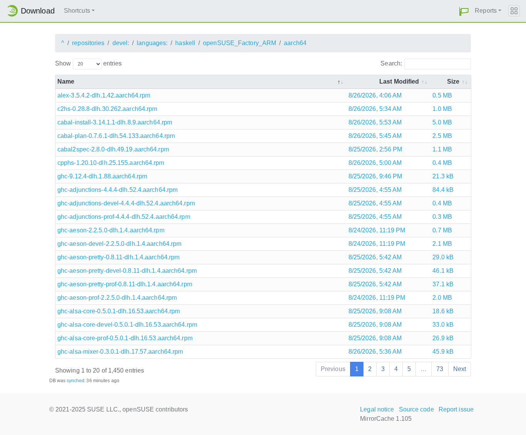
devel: (120, 43)
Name (65, 81)
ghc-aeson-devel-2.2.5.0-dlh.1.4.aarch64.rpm (119, 243)
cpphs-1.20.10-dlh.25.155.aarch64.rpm (110, 163)
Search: (391, 63)
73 (439, 369)
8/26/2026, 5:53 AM (375, 122)
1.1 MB (442, 149)
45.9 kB (443, 351)
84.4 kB (443, 189)
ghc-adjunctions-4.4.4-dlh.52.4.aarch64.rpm (117, 189)
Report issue (456, 409)
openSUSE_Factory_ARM (239, 43)
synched (76, 380)
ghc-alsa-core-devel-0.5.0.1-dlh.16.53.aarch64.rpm (127, 324)
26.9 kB (443, 338)
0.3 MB (442, 216)
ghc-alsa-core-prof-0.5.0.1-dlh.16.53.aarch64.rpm (125, 338)
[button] (464, 11)
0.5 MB (442, 95)
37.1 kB (443, 284)
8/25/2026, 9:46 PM (375, 176)
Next (459, 369)
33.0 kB (443, 324)
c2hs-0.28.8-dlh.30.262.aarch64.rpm (107, 109)
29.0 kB (443, 257)
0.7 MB (442, 230)
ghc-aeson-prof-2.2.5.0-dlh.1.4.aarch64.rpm (117, 297)
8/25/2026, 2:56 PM (375, 149)
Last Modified (399, 81)
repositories (88, 43)
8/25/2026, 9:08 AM (375, 311)
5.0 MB (442, 122)
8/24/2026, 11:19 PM (376, 230)
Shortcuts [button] (77, 10)
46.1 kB (443, 270)
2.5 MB (442, 136)
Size (453, 81)
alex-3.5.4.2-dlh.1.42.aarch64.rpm (103, 95)
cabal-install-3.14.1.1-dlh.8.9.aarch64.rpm (114, 122)
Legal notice (377, 409)
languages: (152, 43)
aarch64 (295, 43)
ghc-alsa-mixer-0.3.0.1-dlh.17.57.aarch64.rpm (120, 351)
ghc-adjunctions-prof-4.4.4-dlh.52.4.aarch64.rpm (123, 216)
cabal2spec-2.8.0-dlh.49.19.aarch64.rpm (113, 149)
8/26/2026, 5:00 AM (375, 163)
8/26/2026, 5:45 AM (375, 136)
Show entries (88, 63)
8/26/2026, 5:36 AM (375, 351)
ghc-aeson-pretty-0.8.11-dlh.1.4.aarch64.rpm (118, 257)
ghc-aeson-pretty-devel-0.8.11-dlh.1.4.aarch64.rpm (127, 270)
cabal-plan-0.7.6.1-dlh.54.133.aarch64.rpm (116, 136)
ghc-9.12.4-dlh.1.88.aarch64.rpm (102, 176)
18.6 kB (443, 311)
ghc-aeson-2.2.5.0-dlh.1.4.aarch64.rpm (110, 230)
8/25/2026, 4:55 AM (375, 189)
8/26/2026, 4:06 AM (375, 95)
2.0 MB (442, 297)
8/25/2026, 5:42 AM (375, 257)
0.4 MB (442, 163)
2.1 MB (442, 243)
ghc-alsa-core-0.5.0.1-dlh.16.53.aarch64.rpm (118, 311)
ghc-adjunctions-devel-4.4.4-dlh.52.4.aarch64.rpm (126, 203)
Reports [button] (486, 10)
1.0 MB (442, 109)
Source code (416, 409)
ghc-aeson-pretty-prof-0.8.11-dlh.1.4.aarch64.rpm (124, 284)
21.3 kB (443, 176)
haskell (185, 43)
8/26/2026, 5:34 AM (375, 109)
